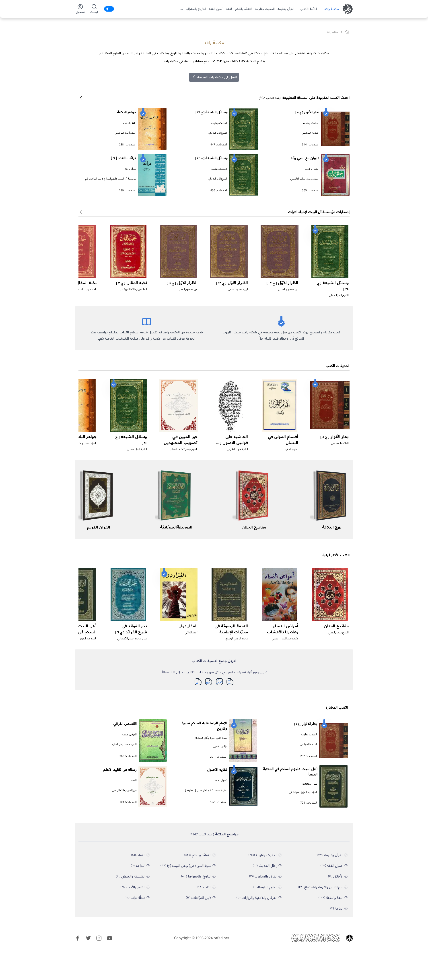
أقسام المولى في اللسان (283, 440)
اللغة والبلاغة (129, 123)
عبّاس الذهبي (220, 746)
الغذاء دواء (188, 626)
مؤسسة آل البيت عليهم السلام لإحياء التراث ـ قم (110, 179)
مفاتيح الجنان (254, 527)
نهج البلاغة (331, 527)
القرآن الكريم (98, 527)
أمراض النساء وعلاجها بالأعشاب (282, 629)
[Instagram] (99, 938)
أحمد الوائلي (191, 632)
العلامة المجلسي (310, 133)
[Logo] (349, 938)
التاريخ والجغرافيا (196, 9)
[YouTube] (109, 938)
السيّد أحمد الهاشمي (125, 133)
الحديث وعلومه (265, 9)
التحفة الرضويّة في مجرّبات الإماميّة (231, 629)
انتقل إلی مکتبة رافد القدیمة (217, 77)
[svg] (347, 31)
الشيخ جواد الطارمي (237, 449)
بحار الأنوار (307, 112)
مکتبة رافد (331, 9)
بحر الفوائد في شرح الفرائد (131, 629)
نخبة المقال (131, 283)
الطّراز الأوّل (282, 283)
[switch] (109, 9)
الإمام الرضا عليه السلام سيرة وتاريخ (204, 725)
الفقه (229, 9)
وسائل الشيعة (211, 112)
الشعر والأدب (312, 169)
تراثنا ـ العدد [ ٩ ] (123, 158)
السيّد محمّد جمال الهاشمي (304, 179)
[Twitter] (88, 938)
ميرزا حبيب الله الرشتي (124, 790)
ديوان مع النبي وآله (304, 158)
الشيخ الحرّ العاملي (218, 133)
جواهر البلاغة (126, 112)
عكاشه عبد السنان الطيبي (285, 638)
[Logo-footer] (316, 938)
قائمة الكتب (308, 9)
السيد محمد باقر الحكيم (124, 744)
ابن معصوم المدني (288, 289)
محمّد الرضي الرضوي (236, 638)
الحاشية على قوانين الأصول (231, 443)
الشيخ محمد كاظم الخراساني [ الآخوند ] (206, 790)
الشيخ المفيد (291, 449)
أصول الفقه (216, 9)
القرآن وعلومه (285, 9)
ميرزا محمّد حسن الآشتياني (132, 638)
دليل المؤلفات (309, 784)
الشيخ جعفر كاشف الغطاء (184, 449)
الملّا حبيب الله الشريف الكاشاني (134, 291)
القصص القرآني (125, 724)
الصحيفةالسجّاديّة (176, 527)
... (181, 9)
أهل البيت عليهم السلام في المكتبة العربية (80, 632)
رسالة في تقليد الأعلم (120, 769)
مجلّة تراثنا (130, 169)
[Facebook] (77, 938)
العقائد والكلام (243, 9)
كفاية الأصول (217, 769)
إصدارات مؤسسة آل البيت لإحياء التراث (319, 212)
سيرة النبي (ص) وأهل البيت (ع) (210, 738)
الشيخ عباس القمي (339, 632)
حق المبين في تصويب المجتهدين (181, 440)
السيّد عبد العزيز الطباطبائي (82, 638)
